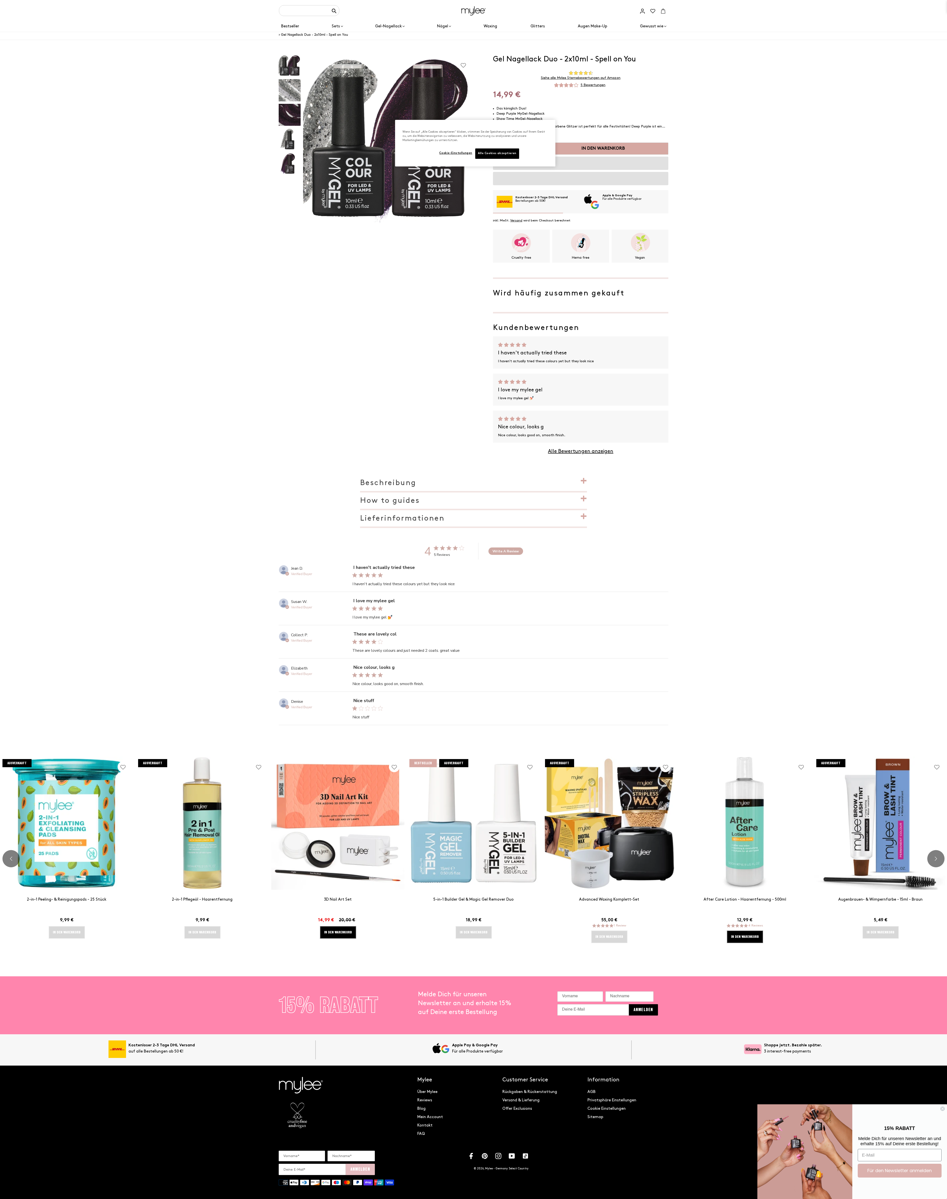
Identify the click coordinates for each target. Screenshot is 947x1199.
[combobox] (309, 10)
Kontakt (425, 1125)
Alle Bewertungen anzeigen (580, 451)
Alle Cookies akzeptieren (497, 153)
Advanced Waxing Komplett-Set (609, 899)
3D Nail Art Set (338, 899)
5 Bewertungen (593, 85)
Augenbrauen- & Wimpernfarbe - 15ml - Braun (880, 899)
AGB (591, 1092)
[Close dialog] (942, 1108)
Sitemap (595, 1117)
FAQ (421, 1134)
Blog (421, 1108)
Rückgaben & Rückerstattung (529, 1092)
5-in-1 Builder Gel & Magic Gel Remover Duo (473, 899)
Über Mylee (427, 1092)
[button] (580, 163)
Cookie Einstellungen (606, 1108)
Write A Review (505, 551)
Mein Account (430, 1117)
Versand (516, 220)
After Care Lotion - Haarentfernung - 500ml (745, 899)
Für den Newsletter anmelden (899, 1170)
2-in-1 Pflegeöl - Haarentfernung (202, 899)
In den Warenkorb (338, 932)
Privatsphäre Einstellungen (611, 1100)
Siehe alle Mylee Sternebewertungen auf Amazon (580, 77)
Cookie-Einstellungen (455, 153)
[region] (475, 143)
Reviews (424, 1100)
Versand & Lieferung (521, 1100)
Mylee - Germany (496, 1168)
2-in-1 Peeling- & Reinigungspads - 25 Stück (66, 899)
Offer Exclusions (517, 1108)
